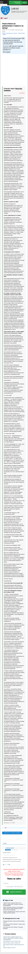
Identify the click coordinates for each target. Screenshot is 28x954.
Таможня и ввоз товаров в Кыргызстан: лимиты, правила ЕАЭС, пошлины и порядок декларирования (13, 904)
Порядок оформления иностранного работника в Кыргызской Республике (14, 912)
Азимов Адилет (10, 848)
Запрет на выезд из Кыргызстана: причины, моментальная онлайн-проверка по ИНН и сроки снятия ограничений (13, 909)
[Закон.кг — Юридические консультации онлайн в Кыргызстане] (14, 11)
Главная (4, 33)
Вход (24, 2)
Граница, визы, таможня (12, 33)
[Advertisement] (14, 68)
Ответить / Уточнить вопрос (12, 832)
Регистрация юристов (17, 3)
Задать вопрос (16, 892)
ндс (6, 827)
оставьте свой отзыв (17, 874)
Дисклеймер (21, 93)
